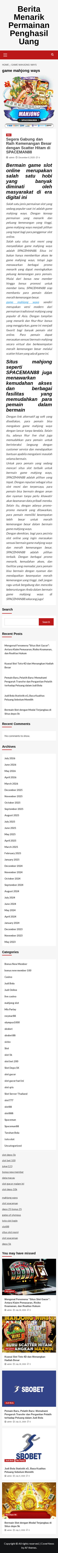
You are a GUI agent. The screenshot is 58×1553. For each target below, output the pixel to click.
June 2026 (10, 764)
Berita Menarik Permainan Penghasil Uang (29, 25)
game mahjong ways (22, 302)
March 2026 (11, 783)
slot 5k (8, 1054)
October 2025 (12, 802)
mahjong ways (10, 1197)
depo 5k (6, 1243)
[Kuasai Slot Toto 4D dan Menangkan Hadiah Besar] (29, 1334)
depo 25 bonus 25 (12, 1209)
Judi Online (11, 989)
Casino (8, 976)
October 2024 (12, 878)
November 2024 (14, 872)
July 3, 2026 (20, 1530)
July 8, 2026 (20, 1476)
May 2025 (10, 834)
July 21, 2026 (20, 1422)
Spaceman (10, 1119)
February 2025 (13, 853)
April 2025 (10, 840)
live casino (10, 996)
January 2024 (12, 922)
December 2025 (14, 789)
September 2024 (14, 884)
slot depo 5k (9, 1154)
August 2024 (12, 891)
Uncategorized (13, 1145)
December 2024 (14, 865)
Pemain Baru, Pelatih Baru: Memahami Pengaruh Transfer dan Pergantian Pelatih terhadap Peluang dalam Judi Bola (28, 681)
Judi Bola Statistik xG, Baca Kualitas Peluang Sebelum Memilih (24, 697)
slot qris (9, 1087)
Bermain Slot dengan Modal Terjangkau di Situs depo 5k (28, 711)
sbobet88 (10, 1035)
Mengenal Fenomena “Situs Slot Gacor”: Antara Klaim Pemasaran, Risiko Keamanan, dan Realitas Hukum (28, 649)
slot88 (8, 1106)
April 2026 (10, 777)
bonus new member (13, 1171)
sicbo (7, 1041)
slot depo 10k (9, 1189)
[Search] (52, 54)
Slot (8, 135)
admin (12, 157)
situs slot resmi (10, 1232)
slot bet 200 (11, 1061)
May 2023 (10, 941)
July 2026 (10, 758)
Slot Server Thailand (16, 1093)
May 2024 (10, 910)
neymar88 (10, 1015)
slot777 (9, 1100)
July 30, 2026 (20, 1310)
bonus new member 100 (18, 970)
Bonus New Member (16, 963)
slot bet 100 (8, 1160)
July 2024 (10, 897)
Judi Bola (10, 983)
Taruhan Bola (12, 1132)
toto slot (10, 1139)
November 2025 (14, 796)
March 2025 (11, 846)
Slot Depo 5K (12, 1067)
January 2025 (12, 859)
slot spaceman (10, 1203)
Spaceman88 (12, 1126)
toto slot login (10, 1220)
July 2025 (10, 821)
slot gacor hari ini (14, 1080)
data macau (8, 1177)
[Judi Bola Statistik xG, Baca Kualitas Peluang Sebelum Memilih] (29, 1446)
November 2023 (14, 935)
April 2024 (10, 916)
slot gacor (10, 1074)
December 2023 (14, 929)
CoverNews (47, 1543)
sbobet (9, 1028)
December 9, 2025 (27, 157)
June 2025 (10, 827)
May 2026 (10, 770)
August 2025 (12, 815)
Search (7, 609)
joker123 (7, 1166)
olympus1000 (12, 1022)
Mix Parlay (10, 1009)
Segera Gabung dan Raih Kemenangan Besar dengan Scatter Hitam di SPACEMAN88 (28, 145)
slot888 (9, 1113)
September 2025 (14, 808)
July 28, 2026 (20, 1364)
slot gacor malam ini (13, 1183)
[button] (5, 54)
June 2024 (10, 903)
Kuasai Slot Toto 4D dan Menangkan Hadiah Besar (29, 665)
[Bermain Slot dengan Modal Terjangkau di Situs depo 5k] (29, 1500)
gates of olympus (11, 1214)
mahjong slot (12, 1002)
